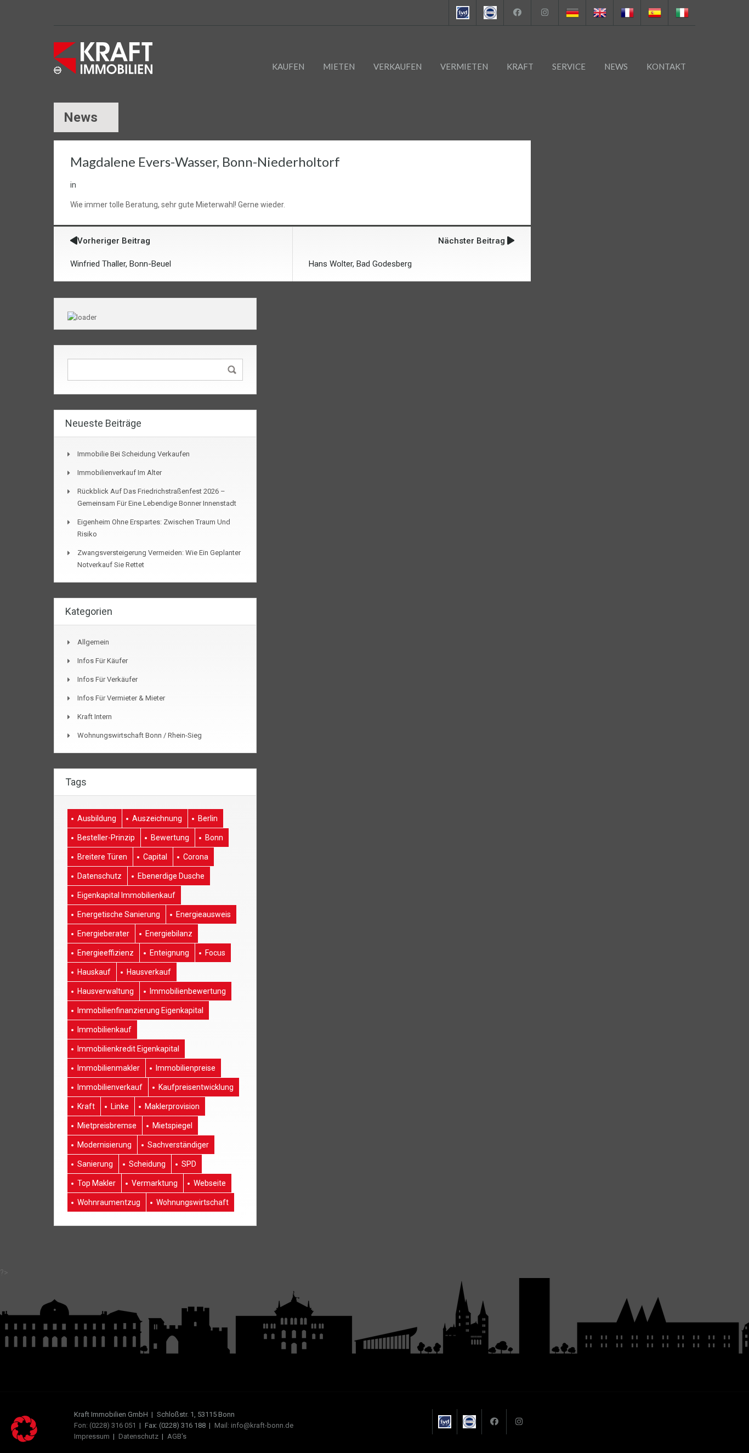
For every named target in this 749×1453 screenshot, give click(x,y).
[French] (626, 12)
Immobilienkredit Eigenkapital (128, 1048)
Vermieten (464, 66)
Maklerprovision (172, 1106)
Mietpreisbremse (107, 1125)
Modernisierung (104, 1144)
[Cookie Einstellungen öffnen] (24, 1439)
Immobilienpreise (185, 1068)
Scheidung (147, 1164)
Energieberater (103, 933)
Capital (155, 856)
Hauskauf (94, 972)
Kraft (520, 66)
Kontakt (666, 66)
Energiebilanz (168, 933)
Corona (195, 856)
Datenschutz (99, 876)
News (616, 66)
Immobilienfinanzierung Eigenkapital (140, 1010)
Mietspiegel (172, 1125)
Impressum (92, 1436)
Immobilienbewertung (188, 991)
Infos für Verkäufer (107, 679)
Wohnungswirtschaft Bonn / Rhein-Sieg (139, 735)
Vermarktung (155, 1183)
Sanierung (95, 1164)
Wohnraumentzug (108, 1202)
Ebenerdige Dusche (171, 876)
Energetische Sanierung (118, 914)
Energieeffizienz (105, 952)
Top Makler (96, 1183)
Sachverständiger (178, 1144)
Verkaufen (397, 66)
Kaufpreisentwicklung (196, 1087)
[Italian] (681, 12)
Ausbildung (96, 818)
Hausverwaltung (105, 991)
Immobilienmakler (108, 1068)
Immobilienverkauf (110, 1087)
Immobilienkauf (104, 1029)
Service (569, 66)
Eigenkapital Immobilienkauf (126, 895)
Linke (120, 1106)
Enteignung (169, 952)
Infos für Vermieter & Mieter (121, 698)
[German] (572, 12)
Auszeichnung (157, 818)
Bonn (214, 837)
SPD (188, 1164)
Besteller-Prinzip (106, 837)
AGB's (176, 1436)
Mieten (339, 66)
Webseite (210, 1183)
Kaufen (288, 66)
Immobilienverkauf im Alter (119, 472)
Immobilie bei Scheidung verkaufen (133, 454)
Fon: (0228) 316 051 (105, 1425)
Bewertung (170, 837)
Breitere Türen (102, 856)
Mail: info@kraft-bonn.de (253, 1425)
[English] (599, 12)
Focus (215, 952)
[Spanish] (654, 12)
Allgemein (93, 642)
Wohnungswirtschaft (192, 1202)
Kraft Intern (94, 717)
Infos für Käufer (102, 661)
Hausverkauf (149, 972)
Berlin (208, 818)
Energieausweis (203, 914)
